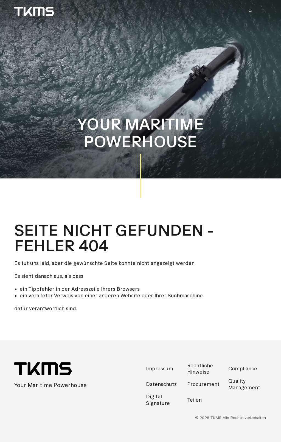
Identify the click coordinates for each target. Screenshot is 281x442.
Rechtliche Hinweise (200, 369)
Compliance (242, 368)
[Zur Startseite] (34, 11)
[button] (251, 11)
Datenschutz (161, 384)
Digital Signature (158, 400)
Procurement (203, 384)
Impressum (159, 368)
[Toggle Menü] (263, 11)
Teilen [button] (194, 400)
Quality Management (244, 384)
